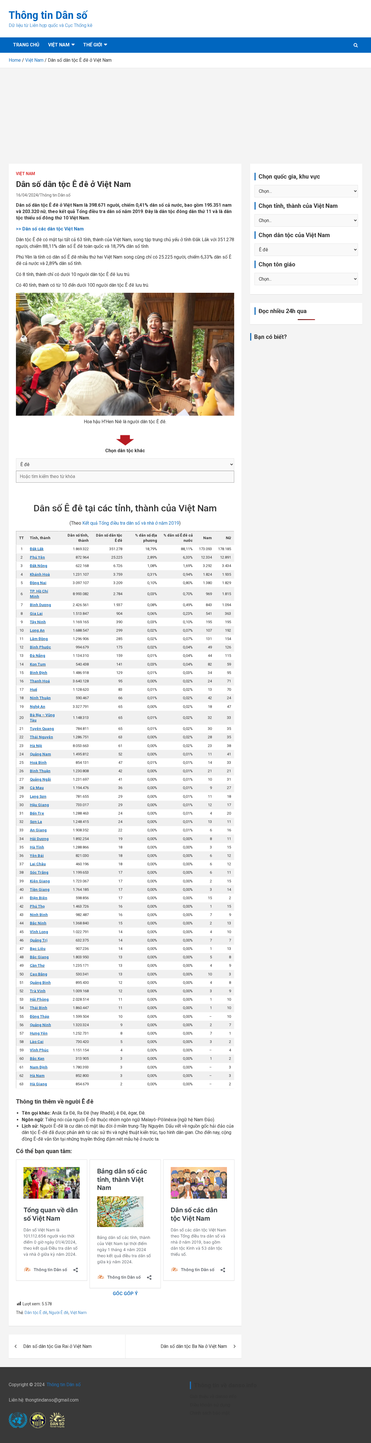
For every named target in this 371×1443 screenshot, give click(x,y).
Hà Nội (36, 746)
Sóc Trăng (39, 872)
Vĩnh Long (39, 932)
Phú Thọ (37, 906)
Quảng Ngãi (40, 779)
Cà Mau (37, 788)
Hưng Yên (39, 1033)
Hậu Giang (39, 805)
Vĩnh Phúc (39, 1050)
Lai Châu (38, 864)
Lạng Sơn (38, 796)
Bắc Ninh (38, 923)
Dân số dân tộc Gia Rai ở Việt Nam (57, 1346)
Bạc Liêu (38, 948)
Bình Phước (40, 647)
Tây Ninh (38, 622)
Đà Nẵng (37, 655)
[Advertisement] (185, 111)
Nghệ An (37, 706)
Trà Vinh (38, 991)
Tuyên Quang (42, 728)
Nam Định (39, 1067)
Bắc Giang (39, 957)
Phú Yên (37, 557)
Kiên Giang (40, 881)
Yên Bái (37, 855)
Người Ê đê (58, 1312)
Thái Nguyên (41, 737)
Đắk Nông (38, 566)
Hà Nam (37, 1075)
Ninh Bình (39, 915)
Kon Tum (38, 664)
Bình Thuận (40, 771)
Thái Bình (38, 1008)
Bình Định (38, 672)
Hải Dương (39, 839)
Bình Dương (40, 605)
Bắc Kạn (37, 1058)
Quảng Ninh (40, 1025)
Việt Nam (59, 45)
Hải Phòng (39, 999)
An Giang (38, 830)
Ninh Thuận (40, 698)
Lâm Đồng (39, 639)
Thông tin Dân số (48, 15)
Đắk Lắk (36, 549)
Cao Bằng (38, 974)
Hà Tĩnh (37, 847)
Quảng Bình (40, 982)
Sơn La (36, 821)
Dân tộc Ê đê (36, 1312)
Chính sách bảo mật (210, 1413)
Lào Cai (36, 1041)
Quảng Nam (40, 754)
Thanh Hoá (40, 681)
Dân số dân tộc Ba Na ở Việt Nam (194, 1346)
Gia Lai (36, 613)
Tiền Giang (40, 889)
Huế (33, 689)
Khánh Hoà (40, 574)
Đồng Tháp (39, 1016)
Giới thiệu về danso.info (213, 1396)
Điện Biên (38, 898)
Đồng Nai (38, 583)
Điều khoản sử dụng (210, 1405)
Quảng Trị (38, 940)
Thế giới (92, 45)
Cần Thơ (37, 965)
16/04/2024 (27, 195)
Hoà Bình (38, 762)
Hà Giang (38, 1084)
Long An (37, 630)
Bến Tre (37, 813)
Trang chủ (26, 45)
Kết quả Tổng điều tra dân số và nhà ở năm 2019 (130, 523)
